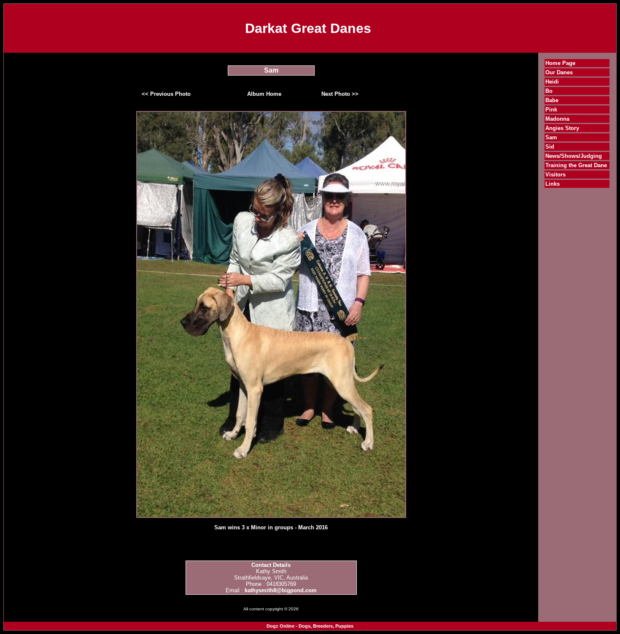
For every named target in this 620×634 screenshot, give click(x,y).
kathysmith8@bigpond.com (281, 590)
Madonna (557, 119)
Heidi (552, 82)
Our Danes (559, 72)
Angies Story (562, 128)
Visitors (555, 174)
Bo (549, 91)
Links (552, 184)
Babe (551, 100)
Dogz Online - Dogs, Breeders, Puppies (310, 626)
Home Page (560, 63)
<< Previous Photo (166, 94)
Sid (549, 147)
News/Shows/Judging (573, 156)
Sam (551, 137)
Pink (551, 109)
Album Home (264, 94)
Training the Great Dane (576, 165)
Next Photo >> (340, 94)
